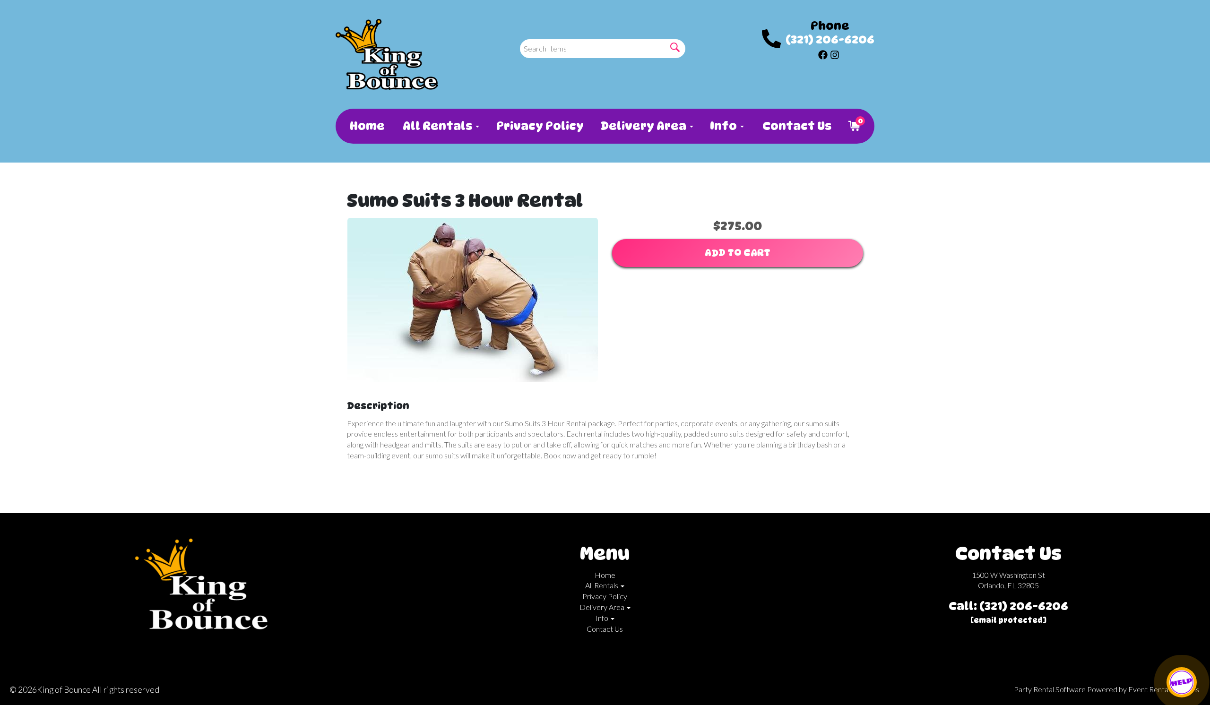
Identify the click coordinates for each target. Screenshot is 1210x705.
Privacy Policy (539, 126)
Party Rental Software (1050, 689)
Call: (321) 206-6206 (1008, 606)
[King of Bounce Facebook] (823, 53)
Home (367, 126)
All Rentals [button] (439, 126)
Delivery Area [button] (645, 126)
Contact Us (796, 126)
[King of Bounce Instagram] (834, 53)
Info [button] (724, 126)
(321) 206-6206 (830, 39)
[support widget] (1182, 682)
